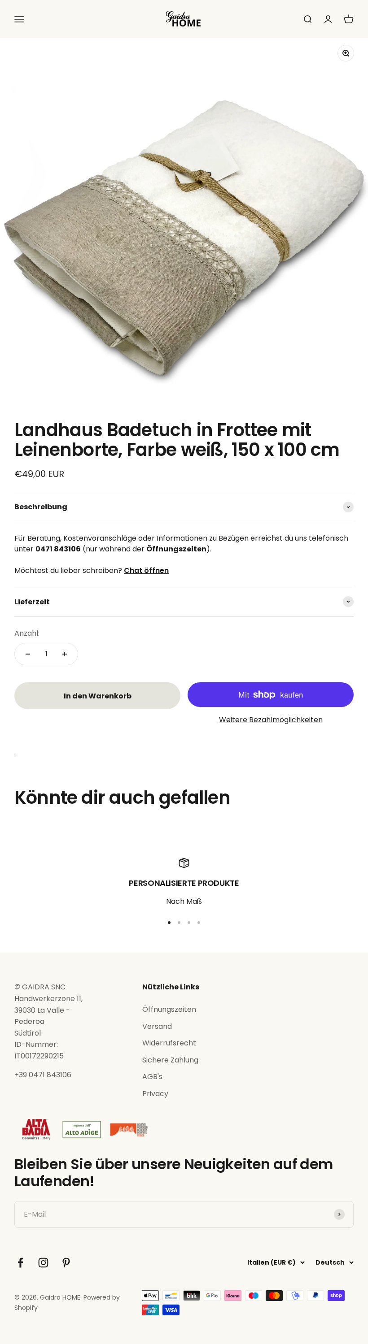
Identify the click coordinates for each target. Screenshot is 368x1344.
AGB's (152, 1076)
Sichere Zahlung (170, 1060)
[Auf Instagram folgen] (43, 1263)
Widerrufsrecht (169, 1043)
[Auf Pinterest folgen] (66, 1263)
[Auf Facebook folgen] (20, 1263)
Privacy (155, 1093)
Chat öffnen (146, 570)
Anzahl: (26, 633)
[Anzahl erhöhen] (65, 654)
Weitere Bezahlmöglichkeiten (271, 720)
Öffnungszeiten (169, 1009)
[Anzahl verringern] (28, 654)
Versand (157, 1026)
